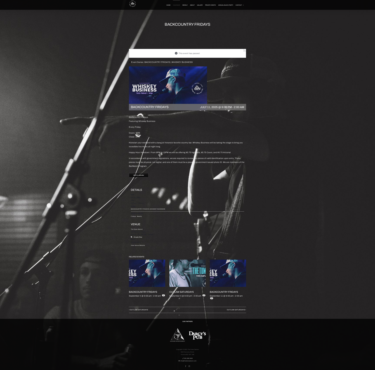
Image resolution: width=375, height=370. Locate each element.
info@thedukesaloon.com (188, 361)
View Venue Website (138, 245)
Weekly (139, 216)
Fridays (133, 216)
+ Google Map (137, 237)
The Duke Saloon (137, 229)
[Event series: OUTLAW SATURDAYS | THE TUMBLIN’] (204, 295)
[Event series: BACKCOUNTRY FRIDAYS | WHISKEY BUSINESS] (163, 295)
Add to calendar (138, 175)
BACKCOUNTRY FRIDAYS (143, 292)
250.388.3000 (188, 358)
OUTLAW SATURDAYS (181, 292)
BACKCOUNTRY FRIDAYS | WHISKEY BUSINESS (148, 209)
